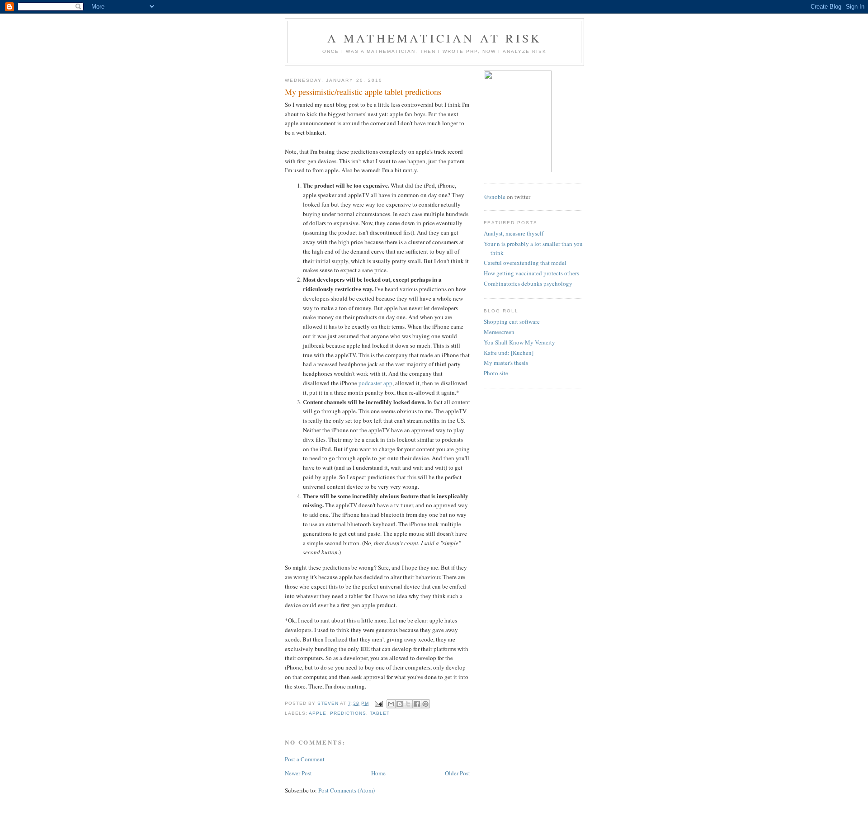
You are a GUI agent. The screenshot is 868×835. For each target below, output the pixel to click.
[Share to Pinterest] (425, 703)
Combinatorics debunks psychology (528, 283)
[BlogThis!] (399, 703)
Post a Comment (305, 759)
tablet (380, 713)
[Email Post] (379, 703)
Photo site (496, 373)
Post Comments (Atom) (346, 790)
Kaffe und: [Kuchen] (508, 353)
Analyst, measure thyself (513, 233)
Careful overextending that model (525, 263)
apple (317, 713)
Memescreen (499, 332)
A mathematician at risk (434, 38)
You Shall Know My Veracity (519, 342)
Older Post (457, 773)
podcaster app (375, 383)
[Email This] (391, 703)
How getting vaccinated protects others (531, 273)
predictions (348, 713)
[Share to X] (408, 703)
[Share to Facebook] (416, 703)
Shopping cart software (512, 321)
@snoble (494, 197)
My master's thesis (506, 363)
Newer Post (298, 773)
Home (378, 773)
